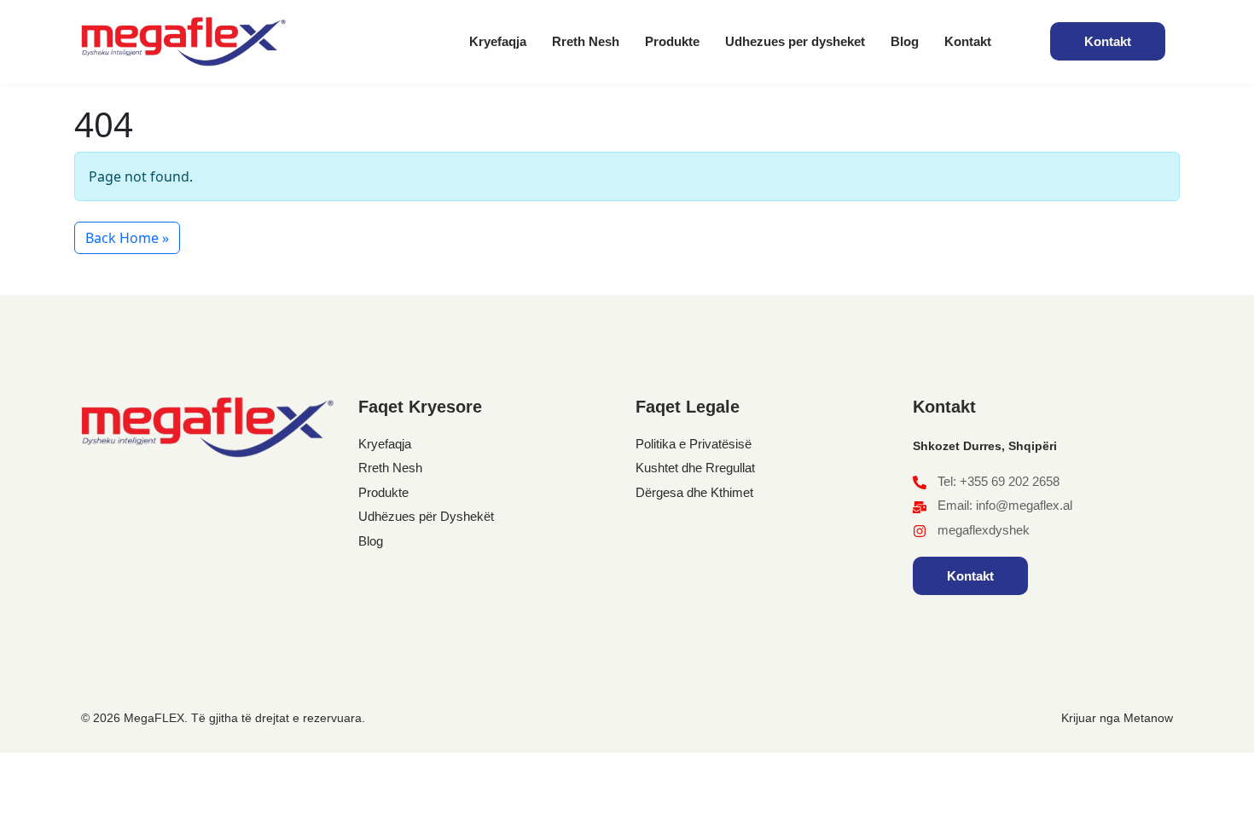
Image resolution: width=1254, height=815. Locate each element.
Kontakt (967, 41)
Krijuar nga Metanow (1117, 718)
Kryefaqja (497, 41)
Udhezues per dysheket (795, 41)
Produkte (672, 41)
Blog (905, 41)
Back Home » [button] (127, 237)
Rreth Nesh (585, 41)
